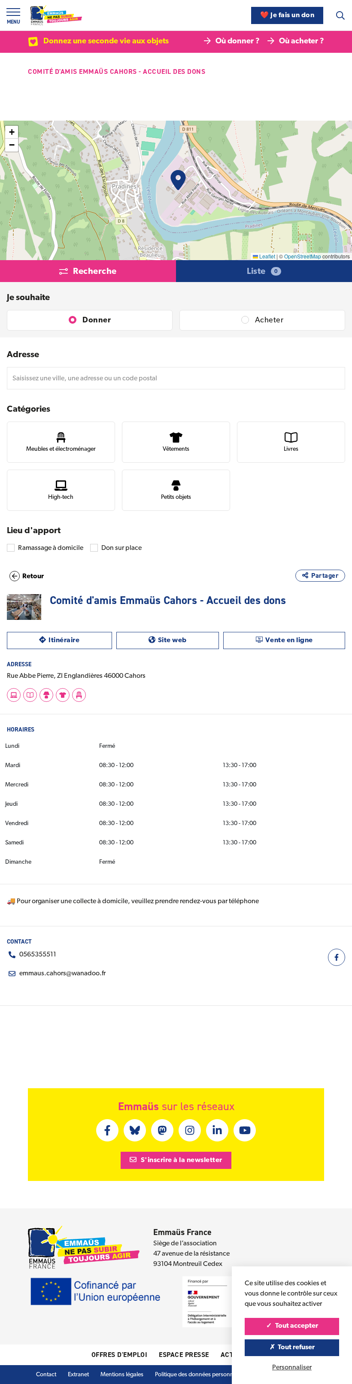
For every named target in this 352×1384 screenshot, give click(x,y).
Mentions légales (121, 1375)
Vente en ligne (305, 640)
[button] (178, 180)
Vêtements (176, 449)
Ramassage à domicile (50, 548)
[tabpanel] (176, 422)
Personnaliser (292, 1367)
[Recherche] (340, 15)
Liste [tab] (262, 271)
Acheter (269, 321)
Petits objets (176, 497)
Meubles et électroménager (61, 449)
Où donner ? (237, 42)
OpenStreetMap (302, 256)
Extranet (78, 1375)
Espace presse (184, 1354)
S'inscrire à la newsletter (180, 1160)
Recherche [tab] (95, 271)
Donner (96, 321)
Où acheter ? (301, 42)
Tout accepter (296, 1326)
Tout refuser (295, 1347)
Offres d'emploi (119, 1354)
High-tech (60, 497)
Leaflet (266, 256)
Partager (325, 575)
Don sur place (121, 548)
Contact (46, 1375)
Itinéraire (80, 640)
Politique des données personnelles (200, 1375)
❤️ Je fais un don (287, 15)
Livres (291, 449)
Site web (188, 640)
